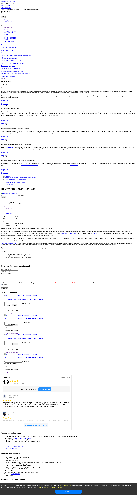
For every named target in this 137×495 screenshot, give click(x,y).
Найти (3, 16)
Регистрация (8, 21)
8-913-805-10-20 (6, 8)
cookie (40, 487)
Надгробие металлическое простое (15, 182)
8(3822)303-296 (5, 5)
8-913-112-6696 (15, 474)
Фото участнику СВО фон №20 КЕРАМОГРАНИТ (24, 319)
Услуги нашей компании (68, 233)
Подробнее (4, 100)
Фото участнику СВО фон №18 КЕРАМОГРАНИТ (24, 358)
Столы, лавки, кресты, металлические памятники (16, 55)
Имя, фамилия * (6, 269)
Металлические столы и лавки (12, 60)
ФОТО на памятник (7, 50)
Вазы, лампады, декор (8, 66)
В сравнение (8, 208)
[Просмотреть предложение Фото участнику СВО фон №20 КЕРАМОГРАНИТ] (21, 315)
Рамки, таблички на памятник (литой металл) (15, 73)
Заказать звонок (8, 25)
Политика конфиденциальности (14, 446)
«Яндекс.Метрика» (65, 485)
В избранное (8, 207)
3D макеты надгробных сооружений (12, 71)
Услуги (6, 483)
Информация (8, 212)
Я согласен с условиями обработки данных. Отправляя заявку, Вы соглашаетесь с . (48, 283)
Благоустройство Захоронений (10, 68)
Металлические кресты (9, 58)
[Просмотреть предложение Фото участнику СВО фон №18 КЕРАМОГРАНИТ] (21, 354)
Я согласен (68, 491)
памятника (9, 147)
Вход (6, 20)
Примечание (8, 213)
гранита (95, 233)
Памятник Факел (9, 184)
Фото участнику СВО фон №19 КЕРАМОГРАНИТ (24, 338)
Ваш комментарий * (7, 273)
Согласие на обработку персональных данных (19, 450)
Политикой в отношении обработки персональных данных (74, 283)
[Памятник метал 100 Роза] (9, 193)
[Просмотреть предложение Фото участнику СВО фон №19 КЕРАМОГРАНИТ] (21, 335)
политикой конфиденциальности (52, 487)
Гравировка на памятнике (9, 47)
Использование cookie (11, 448)
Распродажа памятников (8, 76)
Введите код (97, 283)
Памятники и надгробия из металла (13, 63)
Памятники (4, 45)
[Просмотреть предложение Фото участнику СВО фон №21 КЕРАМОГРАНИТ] (21, 296)
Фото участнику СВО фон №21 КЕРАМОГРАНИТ (24, 299)
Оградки (3, 53)
